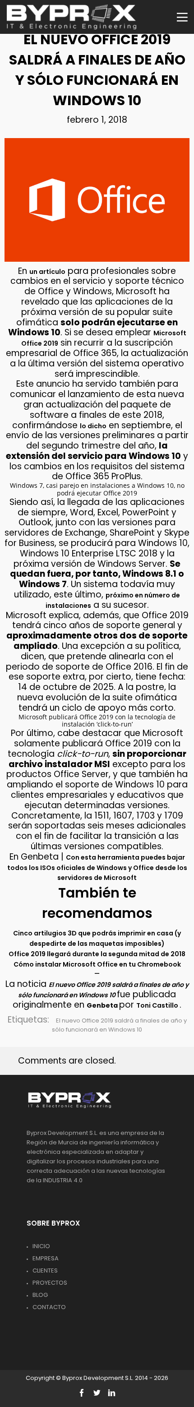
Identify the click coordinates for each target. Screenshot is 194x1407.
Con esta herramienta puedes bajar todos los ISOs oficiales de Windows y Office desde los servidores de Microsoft (97, 868)
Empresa (45, 1258)
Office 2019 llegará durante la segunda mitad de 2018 (97, 953)
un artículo (47, 271)
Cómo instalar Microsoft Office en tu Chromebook (97, 964)
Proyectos (49, 1282)
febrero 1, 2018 (97, 120)
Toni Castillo (158, 1005)
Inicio (41, 1246)
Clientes (45, 1270)
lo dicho (93, 425)
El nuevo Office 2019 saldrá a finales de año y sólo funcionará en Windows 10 (119, 1025)
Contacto (49, 1307)
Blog (40, 1295)
